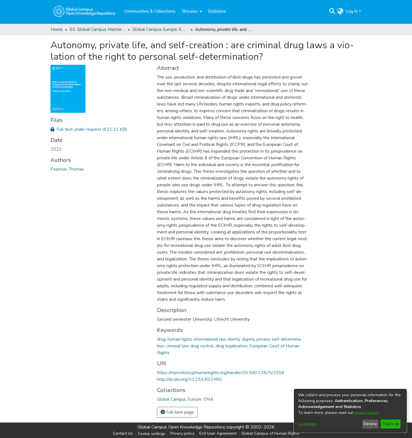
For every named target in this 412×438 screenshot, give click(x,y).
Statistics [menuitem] (217, 11)
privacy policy (366, 412)
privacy (263, 339)
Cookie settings (151, 433)
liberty (234, 339)
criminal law (177, 346)
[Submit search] (332, 11)
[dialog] (350, 410)
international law (210, 339)
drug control (202, 346)
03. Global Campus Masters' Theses (98, 29)
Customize (307, 423)
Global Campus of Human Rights (270, 433)
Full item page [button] (179, 412)
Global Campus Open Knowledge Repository (181, 427)
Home (57, 29)
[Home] (84, 11)
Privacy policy (182, 433)
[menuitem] (191, 11)
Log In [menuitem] (352, 11)
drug (161, 339)
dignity (248, 339)
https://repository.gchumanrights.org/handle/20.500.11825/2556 (220, 373)
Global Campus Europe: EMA (160, 29)
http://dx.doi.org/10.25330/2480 (189, 379)
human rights (180, 339)
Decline (370, 423)
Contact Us (123, 433)
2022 (56, 149)
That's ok (390, 423)
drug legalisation (231, 346)
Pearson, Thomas (67, 169)
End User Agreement (218, 433)
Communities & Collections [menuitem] (149, 11)
